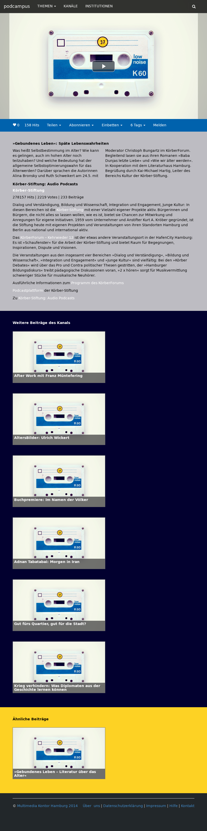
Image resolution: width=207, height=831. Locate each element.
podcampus (17, 6)
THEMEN (45, 6)
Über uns (91, 806)
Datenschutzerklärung (123, 806)
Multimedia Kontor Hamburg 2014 (47, 806)
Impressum (156, 806)
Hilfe (173, 806)
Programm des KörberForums (97, 283)
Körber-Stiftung (28, 190)
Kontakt (187, 806)
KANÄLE (71, 6)
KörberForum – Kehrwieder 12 (47, 237)
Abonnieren (80, 125)
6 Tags (137, 125)
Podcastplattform (28, 290)
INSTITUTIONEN (99, 6)
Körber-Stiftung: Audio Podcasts (46, 298)
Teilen (53, 125)
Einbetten (111, 125)
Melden (159, 125)
